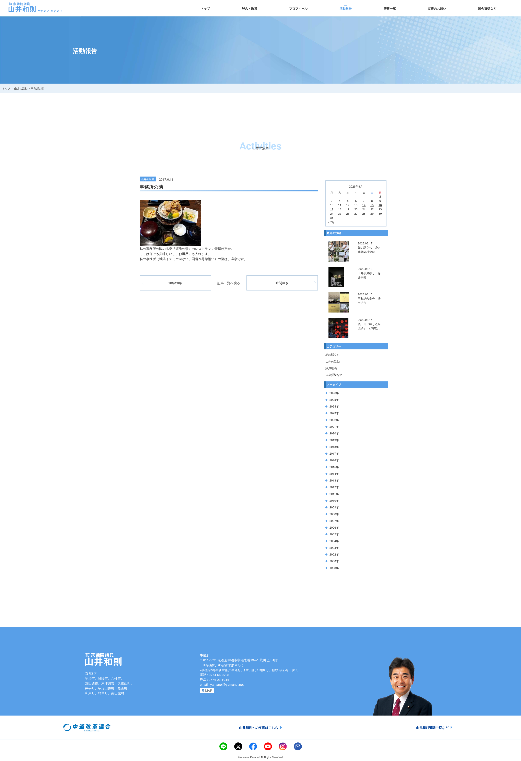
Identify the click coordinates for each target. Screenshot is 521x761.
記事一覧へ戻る (228, 283)
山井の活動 (332, 361)
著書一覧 (390, 8)
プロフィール (298, 8)
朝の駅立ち (332, 354)
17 (331, 209)
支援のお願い (437, 8)
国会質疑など (487, 8)
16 (380, 205)
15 (372, 205)
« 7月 (331, 222)
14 (364, 205)
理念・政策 (249, 8)
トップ (205, 8)
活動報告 (345, 8)
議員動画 (331, 368)
